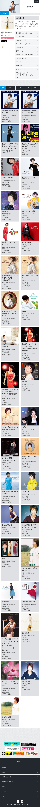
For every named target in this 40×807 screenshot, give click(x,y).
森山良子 (30, 7)
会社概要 (4, 767)
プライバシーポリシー (7, 781)
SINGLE (11, 88)
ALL (3, 88)
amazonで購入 (5, 38)
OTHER (35, 88)
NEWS (3, 772)
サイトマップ (5, 791)
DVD (28, 88)
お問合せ (4, 786)
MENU (36, 1)
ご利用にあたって (6, 777)
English (4, 796)
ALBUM (20, 88)
